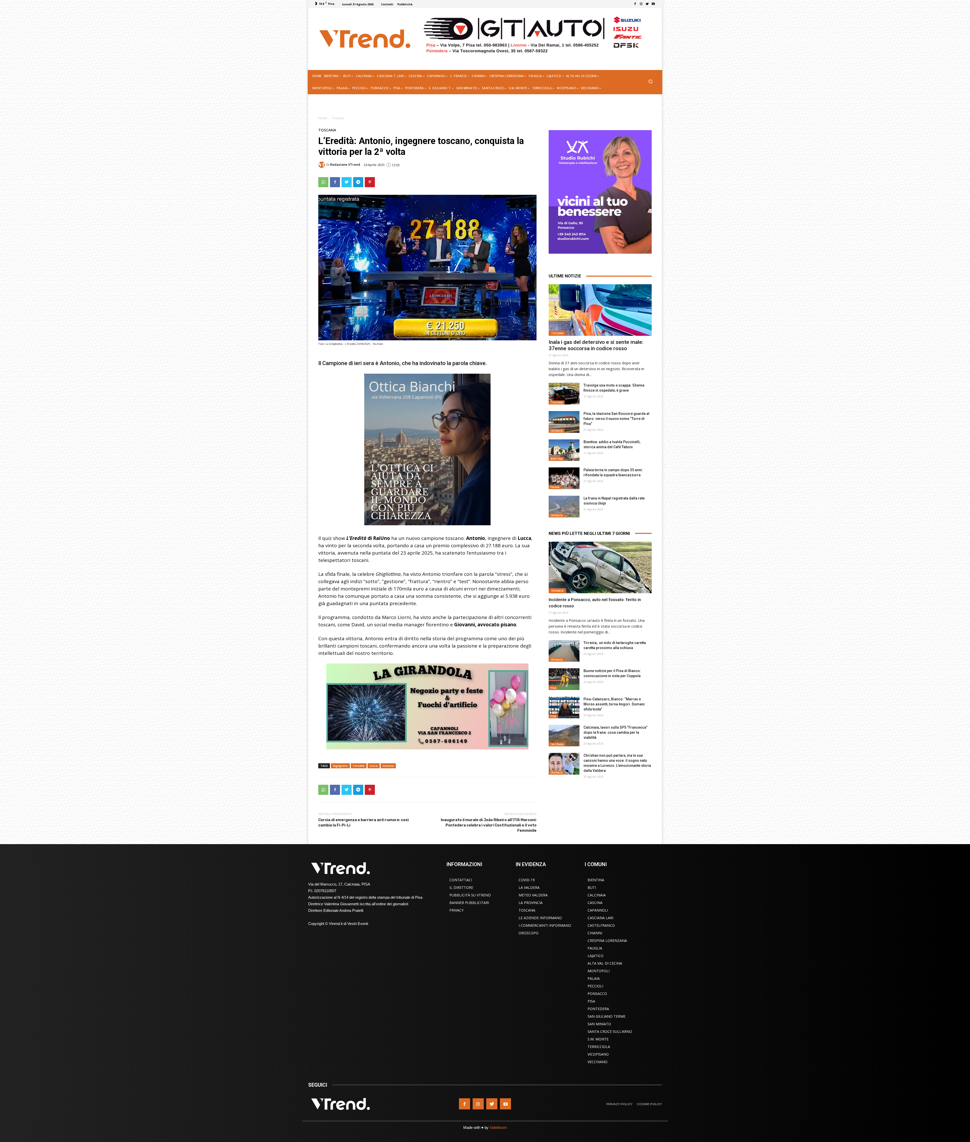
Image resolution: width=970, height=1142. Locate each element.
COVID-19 (527, 879)
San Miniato (599, 1023)
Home (322, 118)
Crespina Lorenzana (607, 940)
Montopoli (599, 970)
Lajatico (595, 955)
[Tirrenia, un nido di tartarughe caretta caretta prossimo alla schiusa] (564, 651)
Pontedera (598, 1008)
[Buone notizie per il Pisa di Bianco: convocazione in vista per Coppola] (564, 679)
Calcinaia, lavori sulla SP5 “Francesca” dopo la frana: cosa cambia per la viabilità (615, 732)
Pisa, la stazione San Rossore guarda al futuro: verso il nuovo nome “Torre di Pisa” (616, 419)
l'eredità (359, 766)
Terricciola (599, 1046)
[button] (650, 82)
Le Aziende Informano (540, 917)
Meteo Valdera (533, 895)
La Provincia (531, 902)
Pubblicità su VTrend (470, 895)
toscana (388, 766)
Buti (592, 887)
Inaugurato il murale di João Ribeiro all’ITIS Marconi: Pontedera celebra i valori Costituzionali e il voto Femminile (489, 825)
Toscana (338, 118)
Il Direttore (461, 887)
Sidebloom (498, 1127)
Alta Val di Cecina (605, 963)
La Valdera (529, 887)
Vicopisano (598, 1054)
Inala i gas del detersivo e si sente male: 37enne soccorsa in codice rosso (596, 345)
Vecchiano (598, 1061)
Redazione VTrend (345, 164)
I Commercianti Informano (545, 925)
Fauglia (595, 948)
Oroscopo (529, 933)
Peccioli (595, 986)
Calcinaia (557, 744)
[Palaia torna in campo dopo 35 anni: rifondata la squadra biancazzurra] (564, 478)
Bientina (556, 459)
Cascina (595, 902)
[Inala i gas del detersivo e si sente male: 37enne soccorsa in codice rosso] (600, 310)
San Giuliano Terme (606, 1016)
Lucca (374, 766)
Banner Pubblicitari (469, 902)
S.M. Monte (598, 1039)
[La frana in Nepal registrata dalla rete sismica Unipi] (564, 506)
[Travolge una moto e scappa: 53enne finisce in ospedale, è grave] (564, 394)
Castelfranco (601, 925)
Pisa (553, 688)
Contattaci (460, 879)
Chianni (595, 933)
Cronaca (556, 431)
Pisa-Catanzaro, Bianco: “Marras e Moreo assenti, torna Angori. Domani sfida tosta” (614, 704)
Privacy (456, 910)
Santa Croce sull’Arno (610, 1031)
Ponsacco (597, 993)
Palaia (555, 487)
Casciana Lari (600, 917)
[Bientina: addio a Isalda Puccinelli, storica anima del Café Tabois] (564, 450)
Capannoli (598, 910)
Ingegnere (340, 766)
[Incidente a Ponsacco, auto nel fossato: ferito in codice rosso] (600, 567)
